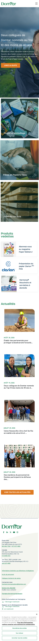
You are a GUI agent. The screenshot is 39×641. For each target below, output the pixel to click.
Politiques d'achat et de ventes (11, 578)
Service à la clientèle (8, 588)
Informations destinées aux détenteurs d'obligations (18, 571)
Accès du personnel (8, 574)
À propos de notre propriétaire (12, 593)
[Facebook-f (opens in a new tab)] (3, 532)
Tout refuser (19, 633)
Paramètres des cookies (19, 628)
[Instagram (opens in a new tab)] (17, 532)
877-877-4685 (16, 546)
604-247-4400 (6, 563)
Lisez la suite (10, 65)
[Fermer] (37, 614)
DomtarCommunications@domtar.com (14, 584)
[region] (19, 626)
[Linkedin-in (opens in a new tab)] (7, 532)
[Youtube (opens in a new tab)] (14, 532)
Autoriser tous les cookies (19, 638)
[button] (2, 50)
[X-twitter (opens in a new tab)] (10, 532)
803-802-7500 (6, 546)
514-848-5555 (6, 556)
